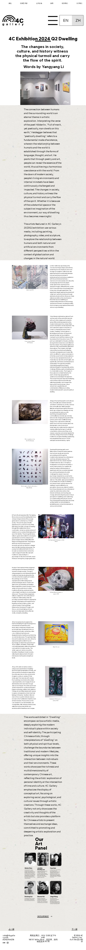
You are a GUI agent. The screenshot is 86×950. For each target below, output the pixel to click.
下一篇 (74, 929)
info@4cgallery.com (9, 936)
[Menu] (53, 20)
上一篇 (11, 929)
